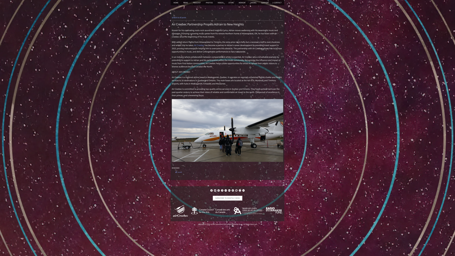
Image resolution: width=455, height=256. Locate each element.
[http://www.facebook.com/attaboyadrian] (222, 190)
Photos (209, 2)
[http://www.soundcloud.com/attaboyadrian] (226, 190)
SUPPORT (265, 2)
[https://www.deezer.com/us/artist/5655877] (243, 190)
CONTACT (278, 2)
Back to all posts (179, 17)
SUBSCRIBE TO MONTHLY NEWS (227, 198)
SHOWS (253, 2)
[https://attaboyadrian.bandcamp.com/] (229, 190)
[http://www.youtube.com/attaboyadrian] (215, 190)
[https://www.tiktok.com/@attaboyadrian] (211, 190)
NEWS (185, 2)
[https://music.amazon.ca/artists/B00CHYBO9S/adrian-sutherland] (233, 190)
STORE (231, 2)
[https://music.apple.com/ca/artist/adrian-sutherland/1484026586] (240, 190)
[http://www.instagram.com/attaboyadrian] (218, 190)
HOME (175, 2)
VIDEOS (220, 2)
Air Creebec (199, 45)
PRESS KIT (197, 2)
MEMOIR (242, 2)
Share (180, 172)
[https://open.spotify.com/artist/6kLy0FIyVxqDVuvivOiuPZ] (236, 190)
